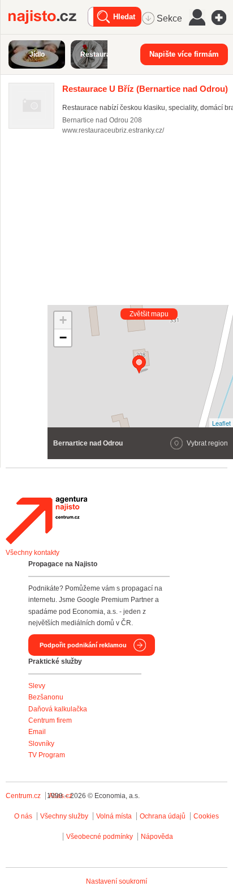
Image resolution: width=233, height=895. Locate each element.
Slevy (36, 686)
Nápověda (157, 837)
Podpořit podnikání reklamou (83, 645)
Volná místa (114, 816)
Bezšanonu (45, 697)
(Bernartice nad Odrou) (145, 89)
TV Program (46, 755)
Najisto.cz (48, 17)
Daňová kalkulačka (57, 709)
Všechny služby (65, 816)
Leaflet (221, 422)
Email (37, 732)
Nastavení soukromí (116, 881)
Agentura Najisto (46, 520)
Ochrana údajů (162, 816)
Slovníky (41, 744)
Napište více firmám (184, 54)
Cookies (206, 816)
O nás (23, 816)
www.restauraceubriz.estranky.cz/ (113, 130)
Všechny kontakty (32, 553)
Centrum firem (50, 720)
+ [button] (63, 320)
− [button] (63, 337)
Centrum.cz (23, 796)
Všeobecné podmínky (99, 837)
